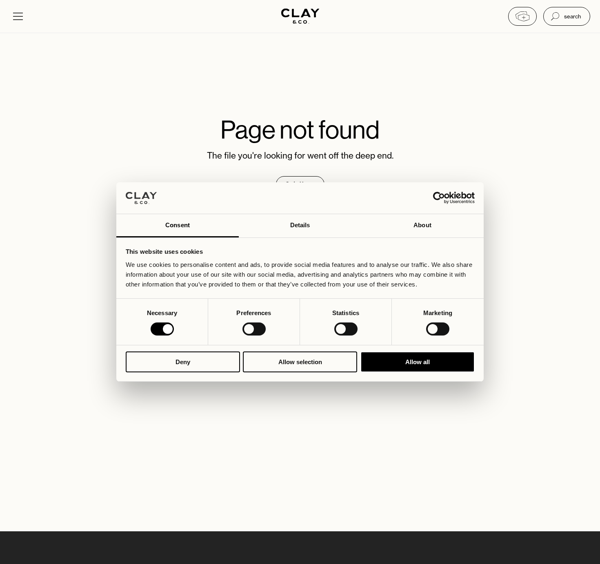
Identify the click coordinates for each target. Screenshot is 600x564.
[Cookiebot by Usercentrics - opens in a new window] (439, 198)
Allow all (417, 361)
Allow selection (300, 361)
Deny (183, 361)
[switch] (254, 329)
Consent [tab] (177, 225)
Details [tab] (300, 225)
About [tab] (422, 225)
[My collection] (522, 16)
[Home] (300, 17)
